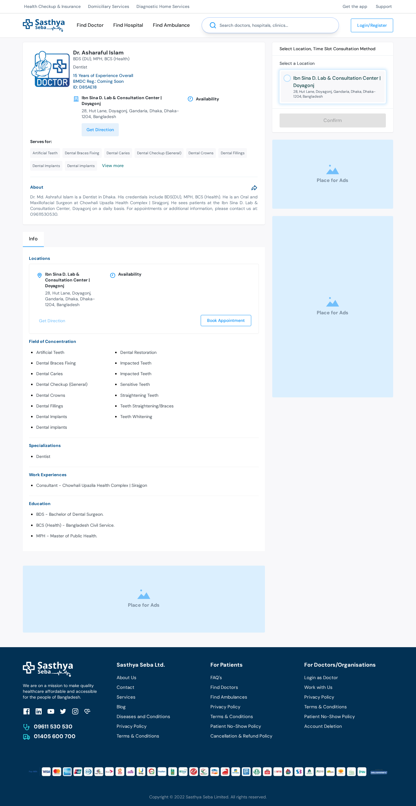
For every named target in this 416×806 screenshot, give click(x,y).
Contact (125, 687)
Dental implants (51, 427)
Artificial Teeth (50, 352)
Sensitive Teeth (135, 384)
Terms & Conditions (138, 736)
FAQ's (216, 678)
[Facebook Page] (26, 711)
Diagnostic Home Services (162, 6)
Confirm (332, 120)
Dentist (43, 456)
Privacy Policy (131, 726)
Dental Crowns (50, 395)
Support (384, 6)
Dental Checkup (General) (61, 384)
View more (113, 165)
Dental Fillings (49, 406)
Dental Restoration (138, 352)
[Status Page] (87, 711)
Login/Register (372, 25)
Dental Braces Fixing (56, 363)
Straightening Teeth (139, 395)
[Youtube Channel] (51, 711)
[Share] (254, 187)
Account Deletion (323, 726)
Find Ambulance (171, 25)
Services (126, 697)
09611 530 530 (53, 726)
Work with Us (318, 687)
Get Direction (100, 129)
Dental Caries (49, 373)
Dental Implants (51, 416)
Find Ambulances (228, 697)
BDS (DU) (82, 58)
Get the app (355, 6)
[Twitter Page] (63, 711)
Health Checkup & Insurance (52, 6)
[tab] (33, 239)
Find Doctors (224, 687)
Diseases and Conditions (143, 717)
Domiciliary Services (108, 6)
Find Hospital (128, 25)
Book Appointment (226, 320)
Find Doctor (90, 25)
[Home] (44, 25)
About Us (126, 678)
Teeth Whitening (136, 416)
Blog (121, 707)
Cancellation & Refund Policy (241, 736)
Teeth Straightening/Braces (147, 406)
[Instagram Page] (75, 711)
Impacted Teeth (135, 363)
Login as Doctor (321, 678)
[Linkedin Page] (38, 711)
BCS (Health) (116, 58)
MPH (97, 58)
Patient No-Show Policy (235, 726)
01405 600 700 (55, 736)
